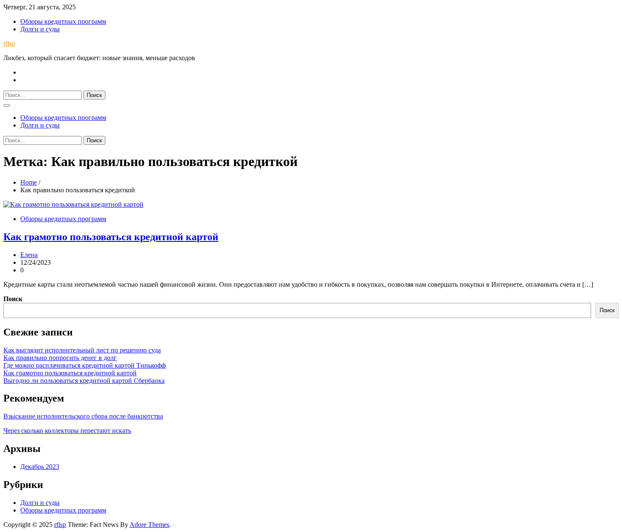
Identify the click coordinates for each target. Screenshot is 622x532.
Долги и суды (40, 29)
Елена (29, 254)
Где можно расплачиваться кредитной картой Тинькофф (84, 365)
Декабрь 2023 (39, 466)
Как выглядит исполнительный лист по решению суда (82, 350)
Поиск (12, 298)
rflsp (9, 43)
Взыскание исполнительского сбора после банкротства (83, 416)
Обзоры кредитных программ (63, 21)
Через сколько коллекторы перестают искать (67, 430)
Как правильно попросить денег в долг (60, 357)
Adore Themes (149, 524)
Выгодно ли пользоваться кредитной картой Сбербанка (84, 380)
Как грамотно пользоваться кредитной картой (110, 236)
